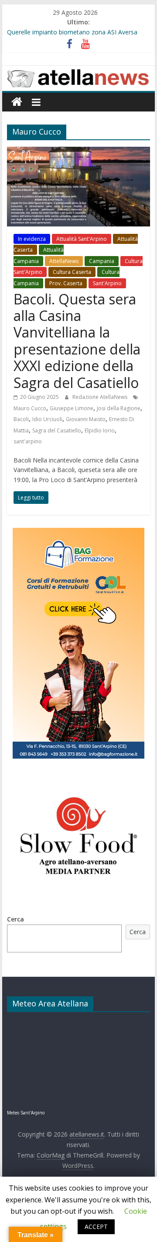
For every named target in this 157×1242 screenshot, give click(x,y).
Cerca (15, 919)
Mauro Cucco (30, 408)
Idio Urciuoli (47, 419)
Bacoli (21, 419)
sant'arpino (28, 441)
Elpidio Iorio (100, 430)
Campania (101, 261)
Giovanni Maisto (86, 419)
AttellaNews (63, 261)
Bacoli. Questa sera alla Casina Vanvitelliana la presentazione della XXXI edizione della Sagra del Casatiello (77, 341)
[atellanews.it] (78, 70)
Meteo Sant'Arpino (25, 1113)
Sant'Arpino (107, 283)
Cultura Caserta (72, 272)
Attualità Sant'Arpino (81, 239)
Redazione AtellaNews (100, 397)
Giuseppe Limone (71, 408)
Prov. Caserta (65, 283)
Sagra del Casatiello (56, 430)
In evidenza (32, 239)
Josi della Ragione (118, 408)
